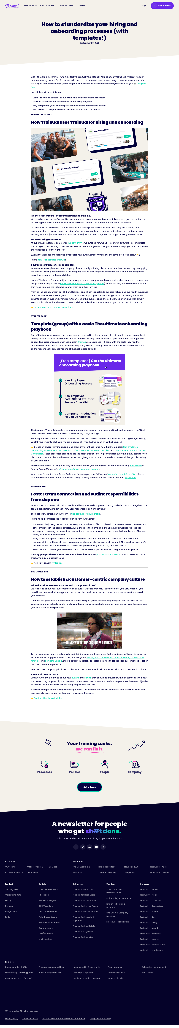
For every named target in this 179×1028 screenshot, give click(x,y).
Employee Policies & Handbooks (115, 906)
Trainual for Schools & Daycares (83, 919)
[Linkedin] (89, 847)
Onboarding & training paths (19, 972)
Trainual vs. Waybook (150, 933)
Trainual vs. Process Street (152, 944)
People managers (47, 900)
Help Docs (77, 872)
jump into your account (108, 554)
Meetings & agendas (83, 972)
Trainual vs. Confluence (151, 950)
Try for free (57, 563)
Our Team (10, 867)
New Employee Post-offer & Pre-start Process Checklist (81, 450)
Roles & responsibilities (50, 972)
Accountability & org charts (87, 967)
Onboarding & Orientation (118, 898)
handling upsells (53, 661)
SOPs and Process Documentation (115, 891)
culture (75, 677)
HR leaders (44, 895)
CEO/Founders (46, 906)
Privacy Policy (11, 1018)
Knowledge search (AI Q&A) (18, 978)
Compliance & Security (100, 1018)
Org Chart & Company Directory (117, 914)
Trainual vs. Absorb (149, 928)
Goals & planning (116, 978)
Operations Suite (13, 895)
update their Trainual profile (85, 513)
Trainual (82, 342)
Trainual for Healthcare (84, 895)
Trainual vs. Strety (148, 922)
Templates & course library (52, 967)
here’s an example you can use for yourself (82, 283)
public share (135, 465)
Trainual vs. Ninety (148, 917)
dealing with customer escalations (104, 657)
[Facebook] (75, 847)
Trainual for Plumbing (83, 937)
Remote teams (46, 928)
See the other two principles (48, 698)
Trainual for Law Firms (83, 889)
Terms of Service (30, 1018)
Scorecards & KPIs (116, 972)
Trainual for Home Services (85, 911)
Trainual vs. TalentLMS (150, 900)
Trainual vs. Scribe (148, 895)
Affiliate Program (35, 867)
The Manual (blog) (82, 867)
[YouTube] (96, 847)
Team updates (115, 967)
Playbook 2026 (131, 867)
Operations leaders (48, 889)
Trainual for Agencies (83, 931)
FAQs (7, 917)
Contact (53, 867)
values (87, 677)
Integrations (11, 911)
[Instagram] (103, 847)
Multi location (45, 939)
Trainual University (107, 872)
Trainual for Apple (158, 867)
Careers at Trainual (14, 872)
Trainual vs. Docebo (149, 911)
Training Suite (11, 889)
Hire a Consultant (106, 867)
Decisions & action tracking (87, 978)
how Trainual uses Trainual (51, 259)
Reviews (9, 906)
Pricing (8, 900)
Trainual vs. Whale (149, 889)
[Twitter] (82, 847)
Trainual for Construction (85, 900)
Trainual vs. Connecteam (152, 906)
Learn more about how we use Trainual (54, 307)
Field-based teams (48, 917)
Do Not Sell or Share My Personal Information (63, 1018)
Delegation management (154, 967)
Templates (129, 872)
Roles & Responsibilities (117, 922)
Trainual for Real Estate (84, 926)
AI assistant (147, 972)
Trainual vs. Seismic (149, 939)
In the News (32, 872)
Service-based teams (49, 922)
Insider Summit (75, 243)
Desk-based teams (48, 911)
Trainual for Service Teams (85, 906)
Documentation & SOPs (16, 967)
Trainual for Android (159, 872)
